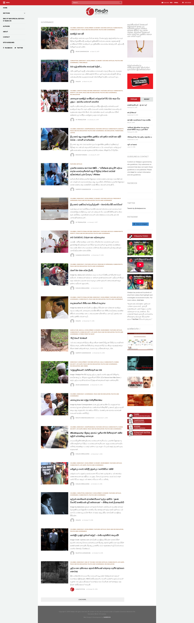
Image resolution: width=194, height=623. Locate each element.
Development (105, 297)
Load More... (83, 599)
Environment (105, 330)
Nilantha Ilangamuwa (83, 553)
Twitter (20, 48)
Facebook (8, 48)
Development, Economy (92, 28)
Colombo (73, 28)
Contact (6, 37)
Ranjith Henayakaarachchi (85, 418)
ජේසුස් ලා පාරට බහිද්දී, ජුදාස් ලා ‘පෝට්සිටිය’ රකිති (91, 469)
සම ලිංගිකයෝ (131, 112)
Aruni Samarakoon (82, 51)
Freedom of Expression (105, 264)
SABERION (107, 617)
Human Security (75, 30)
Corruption (74, 60)
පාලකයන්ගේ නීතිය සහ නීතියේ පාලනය (87, 303)
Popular (134, 99)
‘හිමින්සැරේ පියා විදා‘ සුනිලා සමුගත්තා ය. (139, 137)
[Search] (120, 2)
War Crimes (84, 366)
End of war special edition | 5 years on (13, 20)
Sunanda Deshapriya (83, 255)
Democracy (80, 28)
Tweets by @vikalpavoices (136, 208)
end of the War (90, 562)
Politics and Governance (107, 30)
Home (5, 8)
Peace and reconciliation (89, 30)
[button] (54, 38)
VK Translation (81, 120)
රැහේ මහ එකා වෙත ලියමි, (81, 270)
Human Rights (117, 28)
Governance (74, 299)
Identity (72, 92)
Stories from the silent (87, 334)
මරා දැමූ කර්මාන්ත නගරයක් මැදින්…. (86, 67)
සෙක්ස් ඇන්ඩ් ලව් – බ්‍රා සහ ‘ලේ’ (137, 105)
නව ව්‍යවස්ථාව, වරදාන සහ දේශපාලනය (87, 237)
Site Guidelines (8, 42)
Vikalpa (78, 81)
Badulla (81, 330)
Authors (6, 26)
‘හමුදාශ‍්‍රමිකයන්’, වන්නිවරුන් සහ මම (86, 370)
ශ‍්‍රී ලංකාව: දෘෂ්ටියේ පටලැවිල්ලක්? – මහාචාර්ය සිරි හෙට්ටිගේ (96, 204)
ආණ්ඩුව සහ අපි (77, 34)
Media (85, 429)
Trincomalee (83, 62)
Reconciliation (75, 94)
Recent (146, 99)
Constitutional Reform (84, 90)
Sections (6, 13)
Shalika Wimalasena (82, 288)
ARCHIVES (187, 2)
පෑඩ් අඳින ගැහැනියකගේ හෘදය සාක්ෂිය (139, 120)
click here (140, 300)
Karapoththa (80, 589)
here (132, 172)
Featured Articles (107, 28)
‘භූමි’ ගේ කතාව (132, 144)
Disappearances (90, 129)
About (5, 32)
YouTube (135, 319)
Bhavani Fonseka (81, 155)
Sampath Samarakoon (83, 189)
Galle (102, 362)
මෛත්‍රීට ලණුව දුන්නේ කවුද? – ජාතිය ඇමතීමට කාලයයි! (94, 535)
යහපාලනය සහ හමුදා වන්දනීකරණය (86, 400)
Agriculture (74, 330)
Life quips (79, 92)
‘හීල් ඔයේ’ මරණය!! (78, 338)
